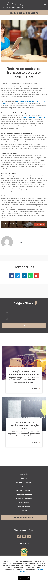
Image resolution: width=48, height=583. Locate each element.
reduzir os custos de (23, 101)
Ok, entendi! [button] (24, 578)
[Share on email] (36, 275)
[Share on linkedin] (24, 275)
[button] (45, 5)
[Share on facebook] (11, 275)
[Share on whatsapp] (30, 275)
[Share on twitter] (17, 275)
